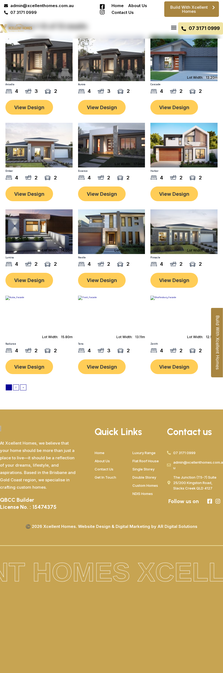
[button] (173, 27)
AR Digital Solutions (177, 526)
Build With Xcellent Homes (217, 343)
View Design (29, 107)
